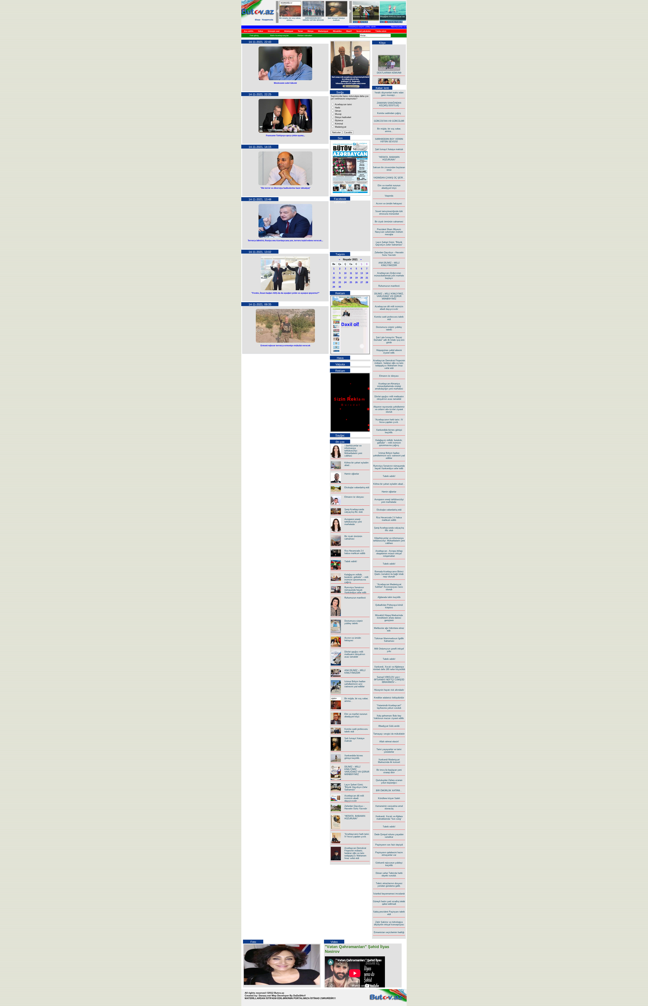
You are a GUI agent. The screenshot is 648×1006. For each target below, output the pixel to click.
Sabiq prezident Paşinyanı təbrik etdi (389, 913)
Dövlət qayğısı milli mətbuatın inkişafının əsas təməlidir (354, 654)
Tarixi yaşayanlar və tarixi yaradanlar (388, 750)
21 (367, 278)
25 (351, 282)
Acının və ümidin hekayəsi (352, 639)
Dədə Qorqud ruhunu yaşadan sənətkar (388, 835)
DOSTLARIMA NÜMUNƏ (389, 62)
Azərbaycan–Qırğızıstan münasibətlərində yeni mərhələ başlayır (389, 275)
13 (361, 273)
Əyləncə (338, 120)
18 (351, 278)
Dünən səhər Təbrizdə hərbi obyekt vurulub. (389, 874)
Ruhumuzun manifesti (355, 597)
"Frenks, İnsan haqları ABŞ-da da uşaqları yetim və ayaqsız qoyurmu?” (285, 293)
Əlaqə (257, 20)
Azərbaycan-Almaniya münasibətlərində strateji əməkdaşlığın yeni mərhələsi (389, 386)
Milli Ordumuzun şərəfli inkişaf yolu (389, 649)
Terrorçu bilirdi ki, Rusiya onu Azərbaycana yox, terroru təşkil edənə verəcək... (285, 240)
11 (351, 273)
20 (361, 278)
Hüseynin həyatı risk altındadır (389, 690)
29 (334, 287)
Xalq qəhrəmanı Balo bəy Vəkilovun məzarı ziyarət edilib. (389, 717)
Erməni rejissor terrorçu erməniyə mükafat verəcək (285, 345)
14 (367, 273)
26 (356, 282)
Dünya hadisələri (342, 117)
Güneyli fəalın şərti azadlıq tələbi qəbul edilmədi (389, 902)
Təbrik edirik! (350, 561)
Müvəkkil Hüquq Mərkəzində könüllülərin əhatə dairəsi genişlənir (389, 618)
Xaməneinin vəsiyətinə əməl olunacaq (389, 807)
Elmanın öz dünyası (354, 497)
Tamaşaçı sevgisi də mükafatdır (389, 734)
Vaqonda (389, 195)
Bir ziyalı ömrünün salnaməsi (353, 537)
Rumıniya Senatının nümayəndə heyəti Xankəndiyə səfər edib (355, 590)
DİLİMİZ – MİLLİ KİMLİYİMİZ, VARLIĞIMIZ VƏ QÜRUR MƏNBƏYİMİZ (356, 770)
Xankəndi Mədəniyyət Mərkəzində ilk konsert (389, 760)
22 (334, 282)
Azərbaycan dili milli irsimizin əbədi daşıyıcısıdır (354, 798)
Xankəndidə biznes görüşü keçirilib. (353, 756)
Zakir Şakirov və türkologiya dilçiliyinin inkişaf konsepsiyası (389, 923)
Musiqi (337, 114)
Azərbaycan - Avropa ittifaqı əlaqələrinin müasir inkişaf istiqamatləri (389, 553)
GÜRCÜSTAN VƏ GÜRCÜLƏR (389, 121)
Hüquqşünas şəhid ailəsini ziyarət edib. (389, 351)
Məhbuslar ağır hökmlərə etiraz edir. (389, 629)
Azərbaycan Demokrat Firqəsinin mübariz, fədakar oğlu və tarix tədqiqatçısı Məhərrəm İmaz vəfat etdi (355, 853)
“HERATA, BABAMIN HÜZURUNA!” (290, 19)
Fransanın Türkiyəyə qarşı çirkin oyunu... (285, 135)
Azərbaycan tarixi (343, 104)
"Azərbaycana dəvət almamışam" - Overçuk (390, 18)
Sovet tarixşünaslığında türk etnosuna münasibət (389, 212)
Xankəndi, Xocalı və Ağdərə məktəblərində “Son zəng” (389, 817)
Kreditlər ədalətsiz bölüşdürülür (389, 697)
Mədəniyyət (340, 127)
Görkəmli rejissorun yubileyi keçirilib (388, 864)
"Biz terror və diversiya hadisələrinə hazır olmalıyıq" (285, 188)
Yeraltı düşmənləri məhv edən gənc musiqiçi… (388, 93)
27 (361, 282)
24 (345, 282)
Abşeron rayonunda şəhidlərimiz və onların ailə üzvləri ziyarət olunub (389, 409)
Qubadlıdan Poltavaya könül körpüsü (389, 606)
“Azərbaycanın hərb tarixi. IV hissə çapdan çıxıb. (357, 835)
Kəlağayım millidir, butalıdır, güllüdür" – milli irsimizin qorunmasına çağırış (356, 578)
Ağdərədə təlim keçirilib (389, 597)
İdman (337, 111)
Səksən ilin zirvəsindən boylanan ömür (389, 168)
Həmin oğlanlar (351, 474)
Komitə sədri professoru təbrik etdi (389, 318)
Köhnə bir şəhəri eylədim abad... (389, 484)
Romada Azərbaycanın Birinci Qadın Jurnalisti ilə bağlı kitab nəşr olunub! (388, 574)
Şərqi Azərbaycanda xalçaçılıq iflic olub (354, 510)
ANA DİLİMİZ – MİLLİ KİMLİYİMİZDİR (355, 671)
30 (340, 287)
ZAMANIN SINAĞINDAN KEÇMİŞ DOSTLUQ (389, 104)
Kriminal (338, 123)
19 (356, 278)
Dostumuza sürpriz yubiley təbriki (340, 27)
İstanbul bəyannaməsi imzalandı (389, 893)
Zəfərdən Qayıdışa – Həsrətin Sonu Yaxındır (355, 807)
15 (334, 278)
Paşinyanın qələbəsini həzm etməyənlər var (389, 853)
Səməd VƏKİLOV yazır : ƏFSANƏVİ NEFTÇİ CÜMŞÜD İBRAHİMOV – (389, 679)
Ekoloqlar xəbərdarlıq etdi (356, 487)
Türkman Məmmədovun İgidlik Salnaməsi (389, 639)
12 (356, 273)
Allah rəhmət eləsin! (389, 741)
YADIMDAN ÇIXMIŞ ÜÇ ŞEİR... (313, 19)
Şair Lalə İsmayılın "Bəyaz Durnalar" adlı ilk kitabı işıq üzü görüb (389, 340)
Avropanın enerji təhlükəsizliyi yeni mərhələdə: (353, 522)
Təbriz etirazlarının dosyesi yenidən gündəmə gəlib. (389, 884)
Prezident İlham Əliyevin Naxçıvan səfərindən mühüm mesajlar (389, 232)
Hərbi (337, 107)
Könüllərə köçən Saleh (389, 798)
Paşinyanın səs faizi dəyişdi (389, 844)
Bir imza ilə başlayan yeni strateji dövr (389, 771)
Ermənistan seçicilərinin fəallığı (389, 932)
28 (367, 282)
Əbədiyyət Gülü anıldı (389, 726)
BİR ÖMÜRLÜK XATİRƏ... (389, 790)
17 (345, 278)
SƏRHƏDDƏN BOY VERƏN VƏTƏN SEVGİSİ (389, 140)
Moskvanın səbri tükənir (285, 83)
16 (340, 278)
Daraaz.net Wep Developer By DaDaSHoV (282, 995)
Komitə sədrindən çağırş (389, 113)
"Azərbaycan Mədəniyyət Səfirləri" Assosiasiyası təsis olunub (389, 587)
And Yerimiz (358, 17)
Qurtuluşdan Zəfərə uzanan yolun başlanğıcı (389, 781)
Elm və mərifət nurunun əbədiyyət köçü (336, 19)
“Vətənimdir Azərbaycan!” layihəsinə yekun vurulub (389, 706)
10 (345, 273)
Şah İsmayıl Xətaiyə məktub (389, 149)
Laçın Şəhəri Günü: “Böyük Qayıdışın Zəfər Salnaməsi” (355, 787)
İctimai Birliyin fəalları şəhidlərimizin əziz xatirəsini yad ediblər (355, 684)
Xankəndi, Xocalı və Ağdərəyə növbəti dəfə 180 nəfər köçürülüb (389, 668)
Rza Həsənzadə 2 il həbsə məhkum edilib (354, 552)
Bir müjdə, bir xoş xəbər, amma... (389, 130)
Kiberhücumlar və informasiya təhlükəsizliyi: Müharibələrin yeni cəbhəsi (398, 27)
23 (340, 282)
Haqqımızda (267, 20)
